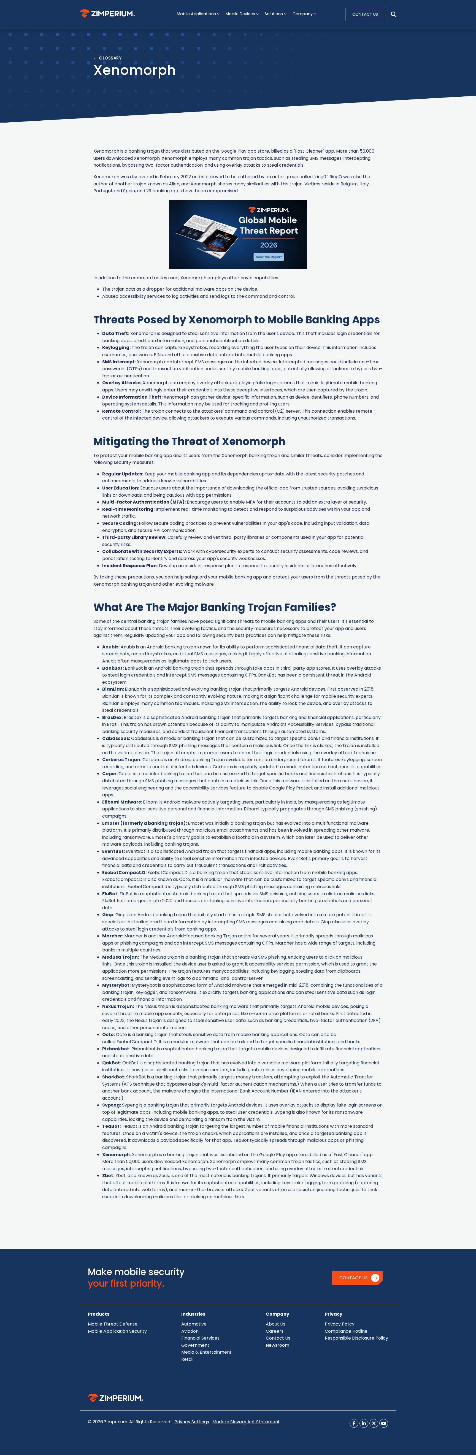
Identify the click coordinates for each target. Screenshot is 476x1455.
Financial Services (200, 1338)
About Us (275, 1324)
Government (195, 1345)
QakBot (111, 1063)
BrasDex (111, 717)
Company (277, 1314)
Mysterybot (115, 985)
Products (98, 1314)
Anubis (110, 647)
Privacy (333, 1314)
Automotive (194, 1324)
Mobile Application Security (117, 1331)
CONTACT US (365, 14)
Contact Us (353, 1278)
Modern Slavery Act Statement (246, 1422)
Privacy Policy (340, 1324)
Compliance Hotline (346, 1331)
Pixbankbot (115, 1049)
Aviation (190, 1331)
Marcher (112, 936)
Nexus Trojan (117, 1006)
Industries (193, 1314)
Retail (187, 1359)
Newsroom (277, 1345)
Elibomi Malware (121, 802)
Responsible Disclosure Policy (356, 1338)
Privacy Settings (191, 1422)
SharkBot (113, 1077)
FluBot (109, 894)
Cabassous (115, 738)
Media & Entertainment (206, 1352)
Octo (184, 879)
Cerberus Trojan (121, 759)
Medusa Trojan (120, 957)
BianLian (112, 689)
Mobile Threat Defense (112, 1324)
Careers (274, 1331)
